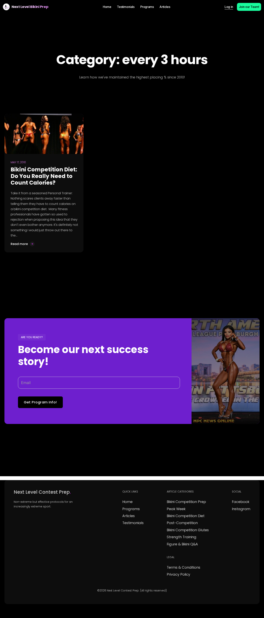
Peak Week (176, 508)
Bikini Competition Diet (185, 515)
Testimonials (133, 522)
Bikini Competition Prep (186, 501)
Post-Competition (182, 522)
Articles (128, 515)
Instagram (241, 508)
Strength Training (181, 537)
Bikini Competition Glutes (188, 530)
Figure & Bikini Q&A (182, 544)
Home (127, 501)
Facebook (240, 501)
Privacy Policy (178, 574)
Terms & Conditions (183, 567)
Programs (131, 508)
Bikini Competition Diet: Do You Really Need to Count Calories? (44, 176)
